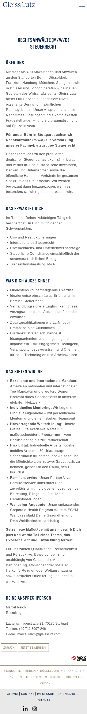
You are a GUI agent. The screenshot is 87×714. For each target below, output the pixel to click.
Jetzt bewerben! (33, 647)
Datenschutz (68, 694)
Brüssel (73, 677)
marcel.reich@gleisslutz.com (38, 634)
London (44, 683)
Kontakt (27, 694)
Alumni (12, 694)
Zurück (9, 647)
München (33, 677)
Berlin (30, 670)
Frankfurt (72, 670)
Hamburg (14, 677)
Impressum (45, 694)
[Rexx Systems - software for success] (78, 658)
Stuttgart (53, 677)
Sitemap (44, 700)
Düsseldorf (50, 670)
